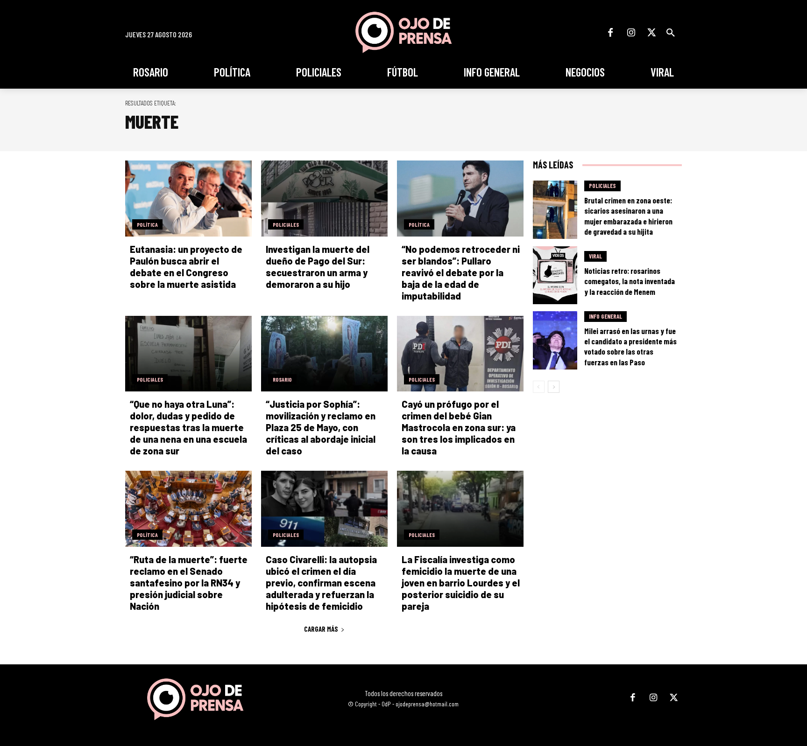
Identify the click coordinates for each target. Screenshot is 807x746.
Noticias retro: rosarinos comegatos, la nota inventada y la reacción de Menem (629, 281)
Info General (605, 316)
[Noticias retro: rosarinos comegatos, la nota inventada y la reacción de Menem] (555, 275)
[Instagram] (631, 33)
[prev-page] (539, 387)
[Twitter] (651, 33)
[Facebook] (610, 33)
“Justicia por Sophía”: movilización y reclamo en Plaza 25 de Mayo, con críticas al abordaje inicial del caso (320, 427)
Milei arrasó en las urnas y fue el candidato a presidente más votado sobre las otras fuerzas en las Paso (630, 346)
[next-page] (553, 387)
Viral (595, 256)
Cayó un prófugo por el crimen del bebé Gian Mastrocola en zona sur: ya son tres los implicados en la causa (459, 427)
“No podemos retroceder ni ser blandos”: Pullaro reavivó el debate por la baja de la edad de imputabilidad (461, 272)
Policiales (286, 224)
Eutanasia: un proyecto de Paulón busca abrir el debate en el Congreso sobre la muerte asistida (186, 267)
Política (147, 224)
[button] (670, 32)
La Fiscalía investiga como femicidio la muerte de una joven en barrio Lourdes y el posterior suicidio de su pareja (461, 583)
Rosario (282, 379)
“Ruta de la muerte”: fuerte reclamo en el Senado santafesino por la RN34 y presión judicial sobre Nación (189, 583)
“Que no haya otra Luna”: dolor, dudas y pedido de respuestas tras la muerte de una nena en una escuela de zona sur (188, 427)
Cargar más (321, 629)
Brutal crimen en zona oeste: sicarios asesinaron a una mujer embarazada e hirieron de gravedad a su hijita (628, 215)
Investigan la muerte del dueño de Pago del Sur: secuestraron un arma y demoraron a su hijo (317, 267)
